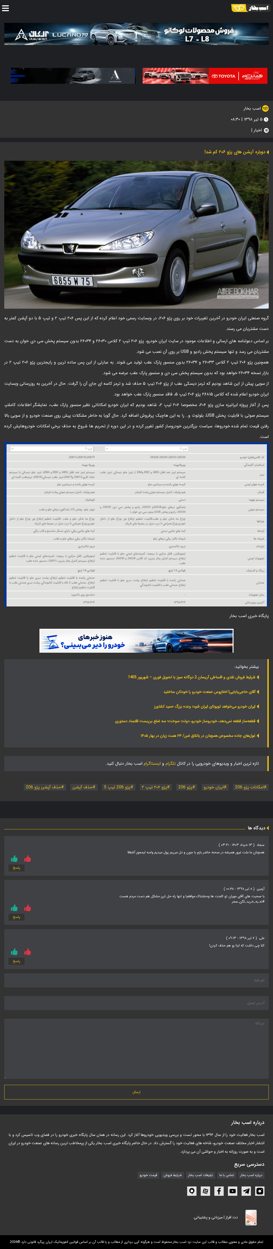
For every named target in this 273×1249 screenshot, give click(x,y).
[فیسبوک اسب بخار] (219, 1191)
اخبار (258, 130)
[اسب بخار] (251, 8)
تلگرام (171, 763)
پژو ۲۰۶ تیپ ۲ (154, 787)
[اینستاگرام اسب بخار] (259, 1191)
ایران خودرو (214, 787)
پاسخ (16, 868)
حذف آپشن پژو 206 (43, 787)
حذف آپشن (83, 787)
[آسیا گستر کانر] (73, 76)
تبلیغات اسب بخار (200, 1175)
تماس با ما (226, 1175)
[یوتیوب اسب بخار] (232, 1191)
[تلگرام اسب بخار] (136, 641)
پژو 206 (185, 787)
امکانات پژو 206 (249, 787)
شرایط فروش (172, 1175)
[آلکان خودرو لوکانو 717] (136, 34)
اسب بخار (253, 108)
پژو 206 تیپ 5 (117, 787)
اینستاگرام (152, 763)
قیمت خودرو (148, 1175)
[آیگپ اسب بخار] (191, 1191)
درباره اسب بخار (251, 1175)
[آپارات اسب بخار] (205, 1191)
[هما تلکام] (205, 76)
